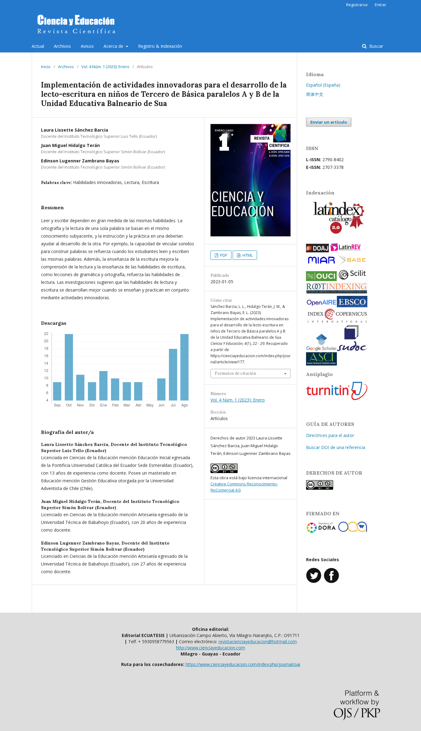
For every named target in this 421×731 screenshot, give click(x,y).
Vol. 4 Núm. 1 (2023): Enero (105, 66)
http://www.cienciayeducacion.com (210, 648)
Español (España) (323, 85)
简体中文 (314, 94)
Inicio (46, 66)
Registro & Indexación (160, 46)
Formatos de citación (235, 373)
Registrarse (357, 4)
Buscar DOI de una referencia (335, 447)
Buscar (375, 46)
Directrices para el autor (330, 435)
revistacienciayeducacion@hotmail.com (258, 641)
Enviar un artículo (328, 122)
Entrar (380, 4)
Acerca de (114, 46)
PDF (223, 255)
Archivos (62, 46)
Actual (38, 46)
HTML (247, 255)
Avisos (87, 46)
